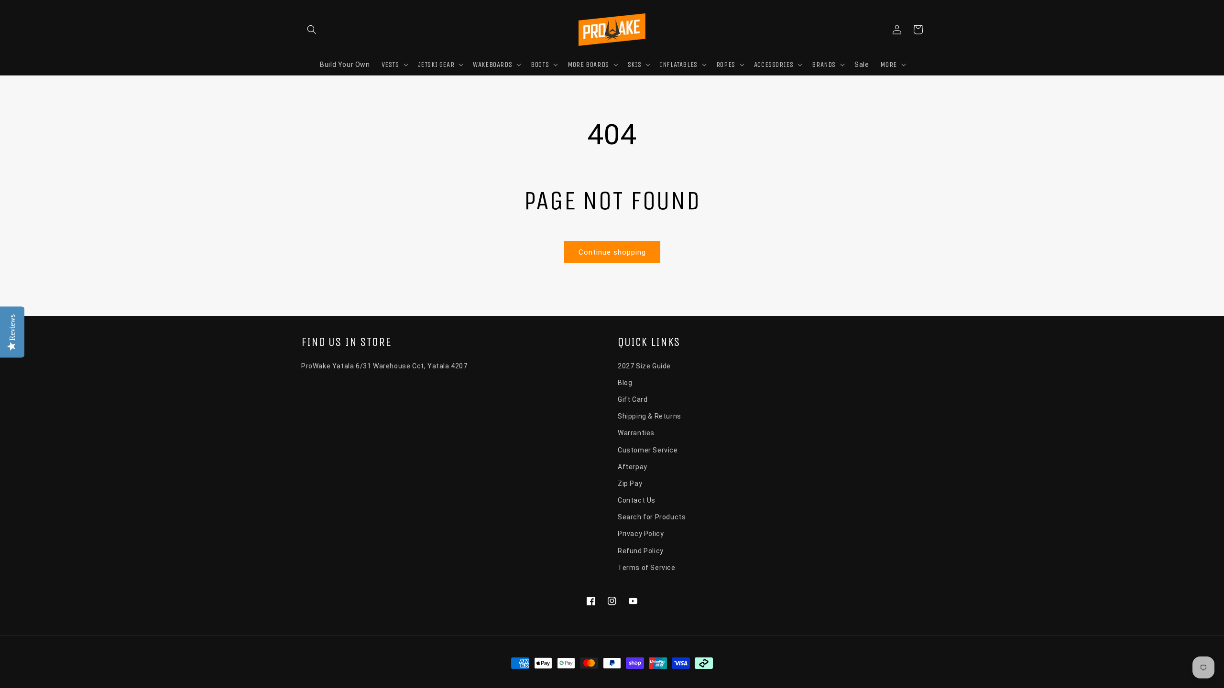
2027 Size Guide (644, 366)
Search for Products (652, 517)
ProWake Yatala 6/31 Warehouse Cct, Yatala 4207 (384, 366)
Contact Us (637, 500)
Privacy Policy (641, 534)
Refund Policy (641, 551)
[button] (311, 29)
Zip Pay (630, 483)
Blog (625, 383)
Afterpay (632, 467)
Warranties (636, 433)
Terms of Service (647, 567)
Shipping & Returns (649, 416)
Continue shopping (612, 252)
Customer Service (648, 450)
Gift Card (632, 399)
